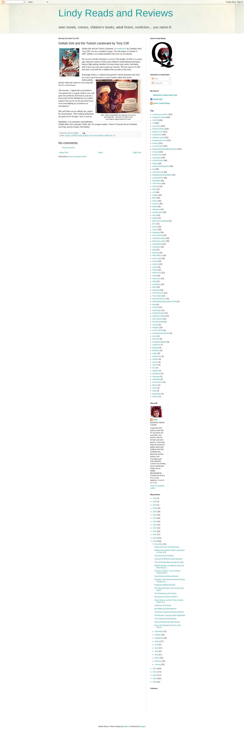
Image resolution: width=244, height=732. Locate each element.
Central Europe (158, 313)
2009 (155, 678)
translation (156, 181)
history (154, 218)
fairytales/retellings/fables (162, 175)
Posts (155, 79)
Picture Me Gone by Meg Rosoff (166, 547)
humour (155, 143)
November (159, 631)
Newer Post (63, 153)
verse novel (156, 258)
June (157, 648)
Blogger (142, 726)
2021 (155, 515)
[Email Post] (83, 133)
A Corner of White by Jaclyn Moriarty (168, 559)
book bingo (156, 310)
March (157, 658)
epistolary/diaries (158, 299)
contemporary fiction (160, 114)
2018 (155, 525)
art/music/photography (160, 166)
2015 (155, 535)
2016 (155, 531)
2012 (155, 669)
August (158, 641)
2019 (155, 521)
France (155, 201)
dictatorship (156, 356)
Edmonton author (159, 241)
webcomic (122, 49)
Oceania (155, 253)
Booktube (156, 351)
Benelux (155, 348)
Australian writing (159, 238)
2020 (155, 518)
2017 (155, 528)
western (155, 359)
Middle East (108, 135)
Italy (153, 305)
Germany (155, 339)
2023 (155, 508)
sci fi (154, 192)
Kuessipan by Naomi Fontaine (166, 597)
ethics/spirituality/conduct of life (164, 302)
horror (154, 336)
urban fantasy (157, 235)
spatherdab (157, 99)
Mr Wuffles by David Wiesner (165, 609)
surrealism (156, 247)
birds (154, 287)
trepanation (156, 394)
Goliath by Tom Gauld (162, 605)
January (158, 665)
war (153, 169)
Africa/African (157, 256)
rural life (155, 307)
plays (154, 391)
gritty (154, 250)
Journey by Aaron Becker (164, 556)
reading (155, 195)
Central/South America (161, 333)
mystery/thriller (158, 178)
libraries (155, 397)
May (156, 651)
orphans (155, 264)
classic (155, 227)
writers (154, 270)
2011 (155, 672)
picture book (157, 155)
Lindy (155, 420)
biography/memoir (159, 140)
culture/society (157, 172)
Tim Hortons (157, 296)
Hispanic (155, 328)
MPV (154, 189)
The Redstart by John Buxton (165, 593)
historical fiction (98, 135)
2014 (155, 538)
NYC (154, 224)
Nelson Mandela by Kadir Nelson (167, 622)
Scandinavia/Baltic (159, 342)
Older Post (137, 153)
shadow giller (157, 212)
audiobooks (156, 135)
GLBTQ (155, 120)
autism (154, 353)
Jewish (155, 230)
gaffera (126, 726)
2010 (155, 675)
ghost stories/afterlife (160, 221)
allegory (155, 371)
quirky (154, 267)
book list (155, 186)
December (159, 544)
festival (155, 261)
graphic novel (87, 135)
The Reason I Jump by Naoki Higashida (169, 615)
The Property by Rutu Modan (165, 619)
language (156, 377)
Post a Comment (68, 148)
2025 (155, 502)
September (159, 638)
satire (154, 276)
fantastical (156, 233)
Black (154, 198)
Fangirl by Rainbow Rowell (164, 585)
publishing (156, 379)
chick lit (155, 365)
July (156, 645)
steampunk (156, 374)
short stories (157, 184)
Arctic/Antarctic (158, 293)
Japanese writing (158, 316)
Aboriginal (156, 209)
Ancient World (157, 330)
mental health (157, 146)
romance (155, 204)
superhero (156, 345)
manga (155, 325)
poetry (154, 207)
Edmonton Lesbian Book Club (165, 95)
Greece (155, 362)
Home (100, 153)
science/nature (158, 161)
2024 (155, 505)
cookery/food (157, 244)
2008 (155, 682)
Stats (154, 281)
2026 (155, 498)
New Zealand (157, 319)
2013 (155, 541)
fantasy (155, 163)
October (158, 635)
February (158, 661)
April (157, 655)
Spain (154, 388)
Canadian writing (76, 135)
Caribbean (156, 284)
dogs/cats (156, 290)
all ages (67, 135)
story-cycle (156, 279)
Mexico (155, 385)
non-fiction (156, 126)
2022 (155, 512)
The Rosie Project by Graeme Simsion (169, 612)
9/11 (154, 368)
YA (114, 135)
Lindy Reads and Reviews (115, 12)
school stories (157, 382)
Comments (157, 83)
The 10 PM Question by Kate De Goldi (169, 562)
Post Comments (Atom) (78, 157)
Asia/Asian (156, 158)
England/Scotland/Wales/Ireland (164, 149)
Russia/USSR (157, 322)
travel (154, 215)
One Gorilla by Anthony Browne (166, 576)
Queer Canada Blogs (161, 103)
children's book (158, 137)
